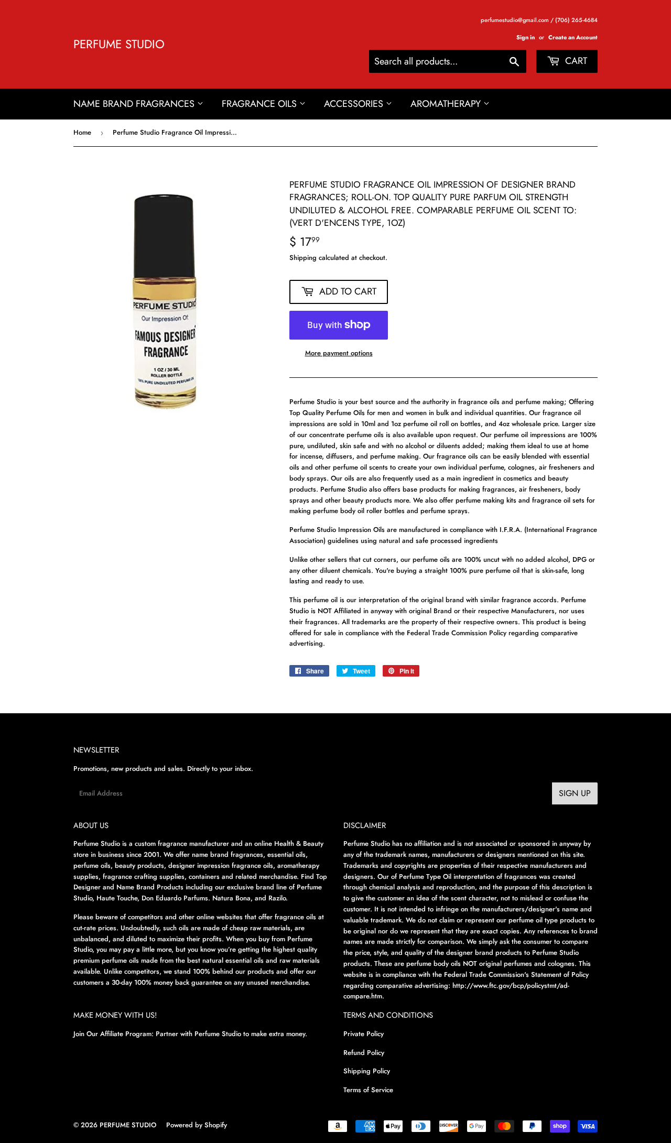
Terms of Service (368, 1090)
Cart (574, 61)
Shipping (303, 258)
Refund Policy (363, 1053)
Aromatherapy (446, 104)
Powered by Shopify (196, 1125)
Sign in (525, 37)
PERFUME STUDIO (119, 44)
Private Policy (363, 1034)
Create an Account (573, 37)
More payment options (339, 353)
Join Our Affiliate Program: (113, 1034)
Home (82, 132)
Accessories (355, 104)
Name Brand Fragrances (135, 104)
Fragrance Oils (260, 104)
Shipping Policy (366, 1071)
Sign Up (575, 793)
